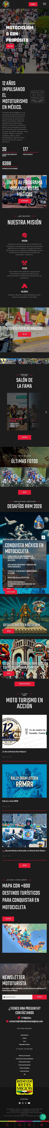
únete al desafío (11, 592)
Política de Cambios (24, 1068)
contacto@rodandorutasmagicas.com (26, 1021)
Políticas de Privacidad (24, 1062)
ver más (8, 589)
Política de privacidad (14, 1116)
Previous (3, 31)
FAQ (24, 1074)
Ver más (24, 492)
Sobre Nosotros (24, 1035)
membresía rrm (24, 201)
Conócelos (24, 437)
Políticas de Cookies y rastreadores (24, 1059)
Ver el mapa (8, 919)
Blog (24, 1041)
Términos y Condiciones (24, 1056)
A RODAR (9, 34)
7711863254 (26, 1018)
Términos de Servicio (35, 1116)
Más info (24, 334)
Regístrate (33, 4)
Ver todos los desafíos (24, 684)
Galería (24, 1038)
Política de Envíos (24, 1071)
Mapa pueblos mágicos (24, 1044)
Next (46, 31)
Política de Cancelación (24, 1065)
